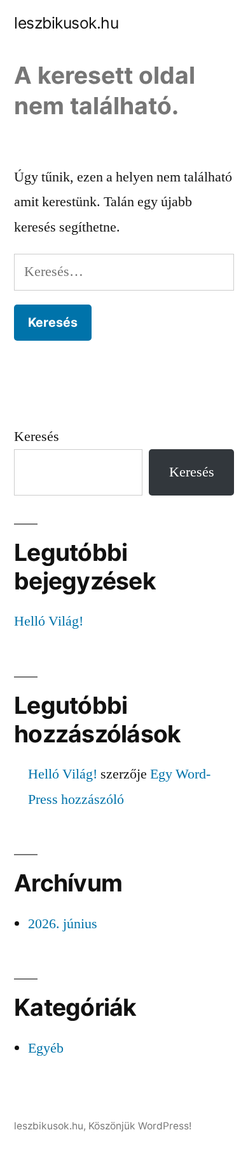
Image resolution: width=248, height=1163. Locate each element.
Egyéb (46, 1048)
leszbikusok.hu (66, 22)
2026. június (62, 924)
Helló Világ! (48, 621)
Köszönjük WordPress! (139, 1126)
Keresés (36, 436)
